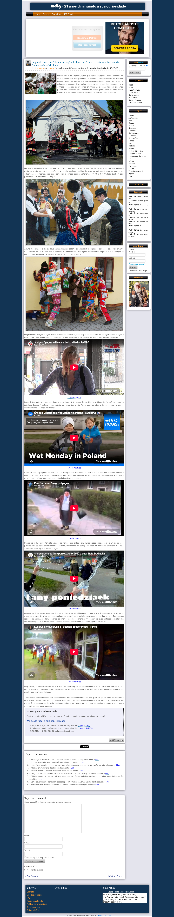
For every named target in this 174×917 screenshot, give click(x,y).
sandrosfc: (133, 200)
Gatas (131, 143)
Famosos (132, 136)
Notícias (132, 163)
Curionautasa (134, 95)
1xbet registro (134, 92)
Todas (131, 115)
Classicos (132, 128)
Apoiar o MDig (84, 725)
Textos (131, 169)
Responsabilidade (35, 901)
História (132, 146)
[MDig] (56, 6)
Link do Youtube (74, 397)
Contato (30, 892)
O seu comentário (47, 802)
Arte (130, 120)
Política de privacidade (37, 904)
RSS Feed (68, 14)
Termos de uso (33, 907)
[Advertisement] (50, 38)
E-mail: (27, 843)
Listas (131, 158)
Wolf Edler (133, 97)
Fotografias (133, 138)
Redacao (39, 68)
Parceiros (56, 14)
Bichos (131, 125)
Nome (26, 835)
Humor (51, 68)
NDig (131, 87)
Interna (141, 62)
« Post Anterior (31, 876)
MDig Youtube (134, 90)
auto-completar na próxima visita (40, 857)
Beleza (131, 123)
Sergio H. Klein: (135, 196)
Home (37, 14)
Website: (27, 850)
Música (131, 161)
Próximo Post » (115, 876)
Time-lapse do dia (136, 171)
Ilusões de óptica (136, 151)
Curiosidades (134, 133)
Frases (46, 14)
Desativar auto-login (139, 271)
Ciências (132, 130)
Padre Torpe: (134, 205)
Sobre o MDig (33, 910)
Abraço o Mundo (135, 102)
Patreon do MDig (86, 728)
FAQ (28, 898)
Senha (132, 258)
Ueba (131, 85)
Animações (133, 118)
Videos (131, 174)
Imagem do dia (135, 153)
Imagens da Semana (137, 156)
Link (97, 759)
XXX (130, 176)
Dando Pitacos (135, 100)
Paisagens (133, 166)
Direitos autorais (34, 895)
